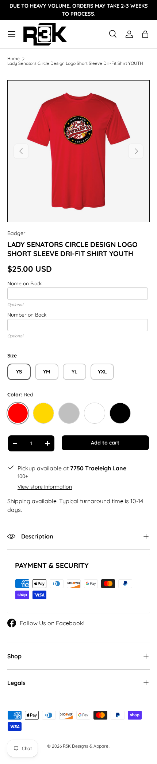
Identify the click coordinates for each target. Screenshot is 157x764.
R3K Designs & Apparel (86, 746)
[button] (145, 34)
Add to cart (105, 442)
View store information (45, 486)
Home (13, 58)
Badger (16, 233)
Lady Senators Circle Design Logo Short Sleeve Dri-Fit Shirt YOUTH (75, 63)
